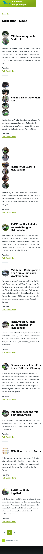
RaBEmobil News (9, 71)
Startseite (5, 14)
